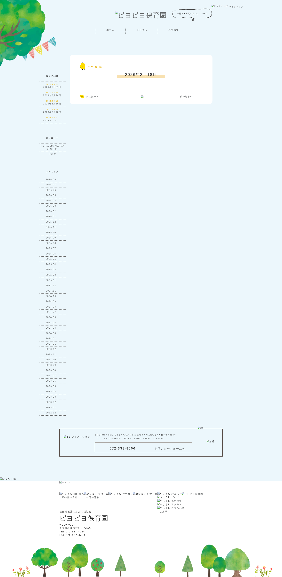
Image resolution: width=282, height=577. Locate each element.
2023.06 (51, 381)
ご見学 (164, 511)
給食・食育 (153, 493)
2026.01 (51, 216)
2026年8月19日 (52, 104)
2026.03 (51, 206)
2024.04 (51, 328)
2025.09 (51, 238)
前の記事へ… (93, 96)
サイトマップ (236, 6)
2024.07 (51, 312)
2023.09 (51, 365)
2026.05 (51, 195)
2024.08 (51, 307)
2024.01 (51, 344)
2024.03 (51, 333)
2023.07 (51, 376)
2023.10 (51, 360)
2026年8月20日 (52, 95)
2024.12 (51, 286)
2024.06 (51, 317)
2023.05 (51, 386)
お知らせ (176, 493)
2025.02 (51, 275)
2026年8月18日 (52, 112)
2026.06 (51, 190)
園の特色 (78, 493)
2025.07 (51, 248)
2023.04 (51, 391)
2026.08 (51, 179)
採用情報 (173, 29)
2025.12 (51, 222)
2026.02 (51, 211)
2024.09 (51, 301)
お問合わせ (178, 508)
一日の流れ (93, 497)
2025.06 (51, 254)
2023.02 (51, 402)
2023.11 (51, 354)
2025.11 (51, 227)
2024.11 (51, 291)
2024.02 (51, 338)
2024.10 (51, 296)
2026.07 (51, 185)
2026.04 (51, 201)
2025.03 (51, 270)
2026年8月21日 (52, 87)
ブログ (52, 154)
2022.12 (51, 413)
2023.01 (51, 407)
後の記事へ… (187, 96)
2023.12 (51, 349)
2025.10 (51, 232)
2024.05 (51, 323)
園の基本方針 (70, 497)
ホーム (110, 29)
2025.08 (51, 243)
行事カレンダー (131, 493)
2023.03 (51, 397)
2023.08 (51, 370)
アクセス (142, 29)
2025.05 (51, 259)
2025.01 (51, 280)
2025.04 (51, 264)
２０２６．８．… (52, 120)
